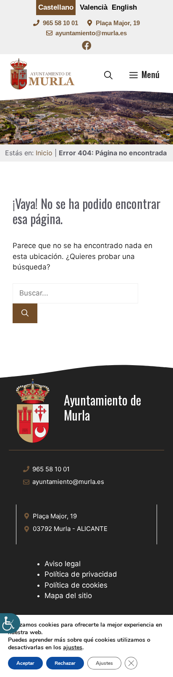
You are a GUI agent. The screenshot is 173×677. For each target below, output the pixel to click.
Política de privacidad (81, 574)
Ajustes (104, 663)
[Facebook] (87, 47)
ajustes (72, 647)
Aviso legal (63, 563)
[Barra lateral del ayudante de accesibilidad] (10, 623)
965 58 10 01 (60, 22)
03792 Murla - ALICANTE (70, 529)
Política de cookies (76, 585)
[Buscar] (25, 313)
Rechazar (65, 663)
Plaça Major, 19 (118, 22)
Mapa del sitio (68, 595)
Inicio (44, 153)
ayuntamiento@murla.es (91, 33)
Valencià (93, 7)
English (124, 7)
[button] (108, 74)
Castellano (55, 7)
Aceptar (25, 663)
